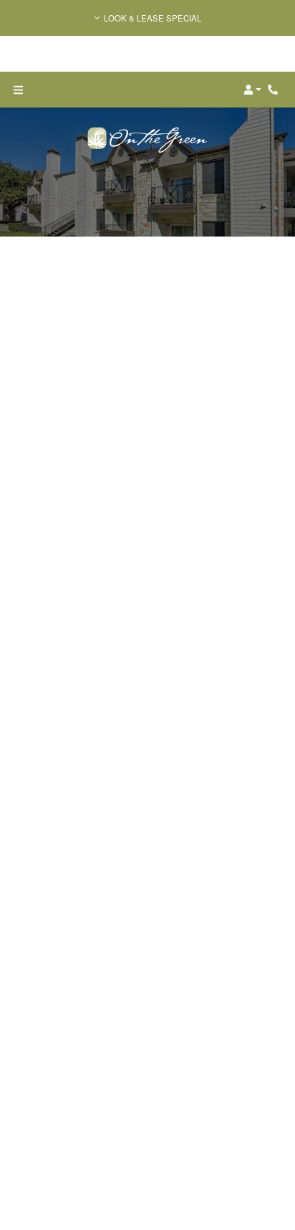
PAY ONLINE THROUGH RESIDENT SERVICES (145, 1157)
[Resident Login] (72, 304)
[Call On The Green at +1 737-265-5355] (275, 89)
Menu (270, 284)
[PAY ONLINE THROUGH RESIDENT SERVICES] (147, 1033)
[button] (147, 18)
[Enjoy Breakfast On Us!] (147, 549)
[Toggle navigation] (18, 89)
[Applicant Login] (142, 304)
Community (90, 738)
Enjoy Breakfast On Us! (137, 642)
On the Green (122, 674)
